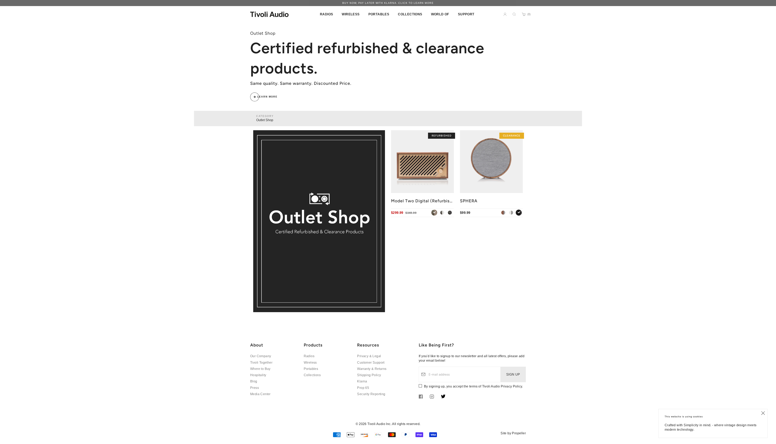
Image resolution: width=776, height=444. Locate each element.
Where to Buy (260, 369)
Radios (309, 356)
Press (254, 387)
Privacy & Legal (369, 356)
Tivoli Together (261, 362)
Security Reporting (371, 394)
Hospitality (258, 375)
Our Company (260, 356)
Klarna (362, 381)
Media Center (260, 394)
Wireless (310, 362)
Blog (253, 381)
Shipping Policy (369, 375)
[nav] (326, 14)
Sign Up (513, 374)
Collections (312, 375)
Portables (311, 369)
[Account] (505, 14)
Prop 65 (363, 387)
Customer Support (370, 362)
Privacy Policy (511, 386)
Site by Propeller (513, 433)
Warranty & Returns (371, 369)
